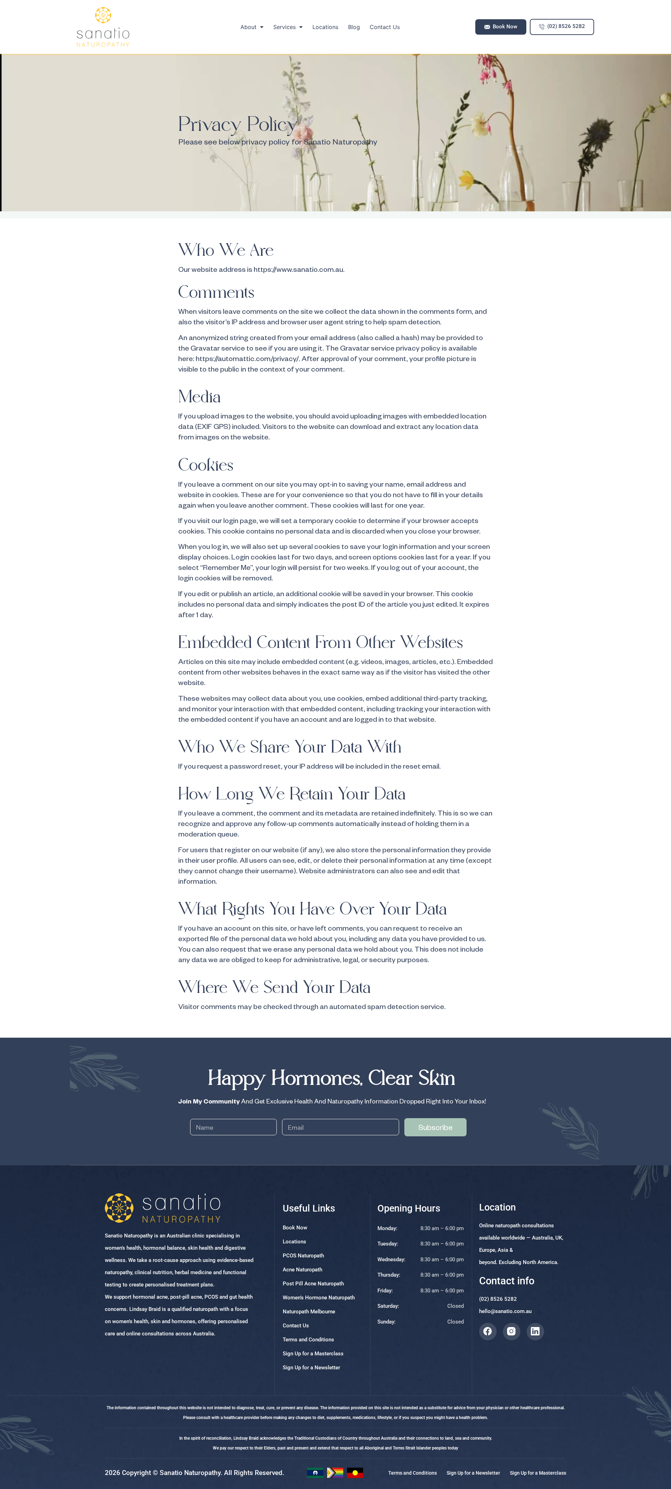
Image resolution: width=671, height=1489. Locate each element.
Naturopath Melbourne (309, 1311)
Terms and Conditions (308, 1339)
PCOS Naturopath (303, 1255)
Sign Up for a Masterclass (313, 1353)
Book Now (295, 1228)
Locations (325, 26)
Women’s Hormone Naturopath (319, 1297)
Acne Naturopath (302, 1269)
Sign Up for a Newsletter (311, 1367)
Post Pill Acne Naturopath (313, 1283)
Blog (354, 26)
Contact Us (385, 26)
